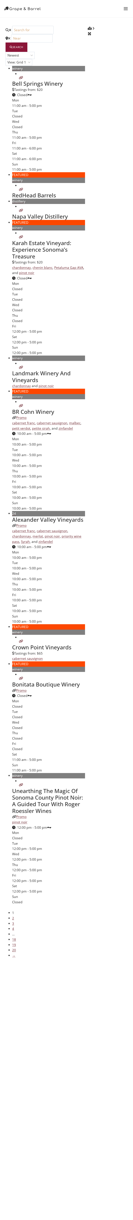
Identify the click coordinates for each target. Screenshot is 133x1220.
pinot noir (26, 272)
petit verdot (21, 428)
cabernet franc (23, 423)
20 (14, 950)
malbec (75, 423)
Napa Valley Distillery (40, 216)
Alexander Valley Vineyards (47, 519)
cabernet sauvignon (52, 423)
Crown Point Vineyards (41, 647)
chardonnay (21, 267)
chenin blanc (42, 267)
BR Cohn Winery (33, 411)
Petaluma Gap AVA (68, 267)
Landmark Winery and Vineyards (41, 376)
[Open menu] (126, 8)
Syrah (25, 541)
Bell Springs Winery (37, 83)
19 (14, 944)
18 (14, 939)
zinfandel (66, 428)
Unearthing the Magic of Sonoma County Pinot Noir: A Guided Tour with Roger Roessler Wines (47, 800)
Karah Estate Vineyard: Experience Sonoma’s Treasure (41, 249)
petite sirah (41, 428)
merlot (38, 536)
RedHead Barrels (34, 195)
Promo (21, 417)
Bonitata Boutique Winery (46, 684)
